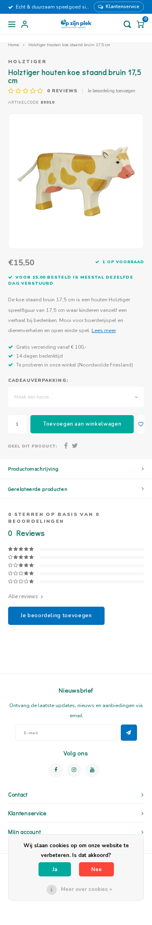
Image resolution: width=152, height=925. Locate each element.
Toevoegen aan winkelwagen (82, 424)
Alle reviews (23, 596)
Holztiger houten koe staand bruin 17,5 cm (69, 45)
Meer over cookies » (86, 889)
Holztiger (27, 61)
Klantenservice (122, 6)
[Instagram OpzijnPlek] (74, 770)
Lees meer (104, 330)
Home (13, 45)
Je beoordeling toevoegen (111, 91)
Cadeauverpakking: (38, 380)
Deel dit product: (32, 446)
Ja (54, 869)
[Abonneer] (129, 733)
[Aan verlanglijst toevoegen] (141, 424)
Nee (96, 869)
